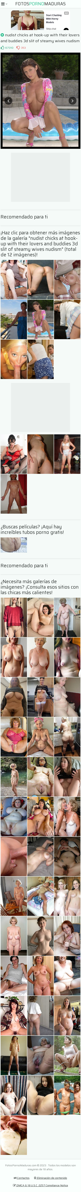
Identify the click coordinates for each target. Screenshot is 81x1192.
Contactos (23, 1178)
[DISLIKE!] (18, 48)
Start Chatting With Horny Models (54, 19)
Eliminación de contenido (51, 1178)
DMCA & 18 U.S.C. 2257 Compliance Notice (42, 1185)
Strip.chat (51, 28)
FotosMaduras (40, 3)
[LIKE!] (2, 48)
